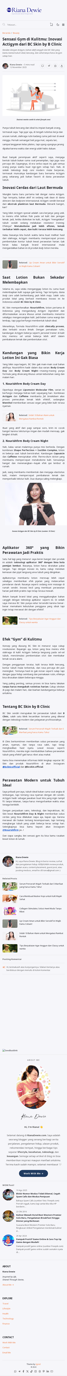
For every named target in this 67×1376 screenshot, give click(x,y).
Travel (5, 1303)
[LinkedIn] (47, 1372)
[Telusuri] (3, 25)
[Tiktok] (31, 1372)
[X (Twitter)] (27, 1372)
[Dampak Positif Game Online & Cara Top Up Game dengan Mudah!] (8, 1245)
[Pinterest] (43, 1372)
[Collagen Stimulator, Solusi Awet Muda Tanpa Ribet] (9, 914)
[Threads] (39, 1372)
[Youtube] (51, 1372)
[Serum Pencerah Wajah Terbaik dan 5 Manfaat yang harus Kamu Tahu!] (9, 733)
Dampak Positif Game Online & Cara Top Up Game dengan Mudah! (38, 1241)
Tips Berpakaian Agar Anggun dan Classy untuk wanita (41, 947)
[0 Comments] (42, 66)
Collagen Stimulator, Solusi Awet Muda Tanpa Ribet (40, 910)
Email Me (6, 1352)
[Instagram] (35, 1372)
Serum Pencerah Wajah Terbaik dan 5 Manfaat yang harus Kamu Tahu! (41, 885)
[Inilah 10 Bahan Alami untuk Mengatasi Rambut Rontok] (9, 420)
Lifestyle (6, 1308)
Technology (8, 1318)
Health (5, 1313)
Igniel (38, 1364)
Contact (6, 1347)
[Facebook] (23, 1372)
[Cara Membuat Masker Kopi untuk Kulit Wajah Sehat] (9, 902)
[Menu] (63, 24)
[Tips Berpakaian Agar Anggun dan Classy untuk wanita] (9, 623)
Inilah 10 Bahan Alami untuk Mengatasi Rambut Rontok (41, 935)
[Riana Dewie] (33, 10)
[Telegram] (19, 1372)
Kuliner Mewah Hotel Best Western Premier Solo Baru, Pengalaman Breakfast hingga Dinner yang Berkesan (38, 1218)
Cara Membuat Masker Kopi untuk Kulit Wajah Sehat (40, 898)
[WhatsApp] (15, 1372)
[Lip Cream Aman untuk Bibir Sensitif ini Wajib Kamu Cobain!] (9, 267)
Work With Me (9, 1342)
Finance (6, 1323)
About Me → (8, 1284)
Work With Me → (33, 1173)
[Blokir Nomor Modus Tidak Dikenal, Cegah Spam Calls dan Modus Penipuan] (8, 1199)
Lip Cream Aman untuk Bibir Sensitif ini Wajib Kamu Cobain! (40, 922)
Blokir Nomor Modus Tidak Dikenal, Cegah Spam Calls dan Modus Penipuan (38, 1195)
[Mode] (58, 25)
